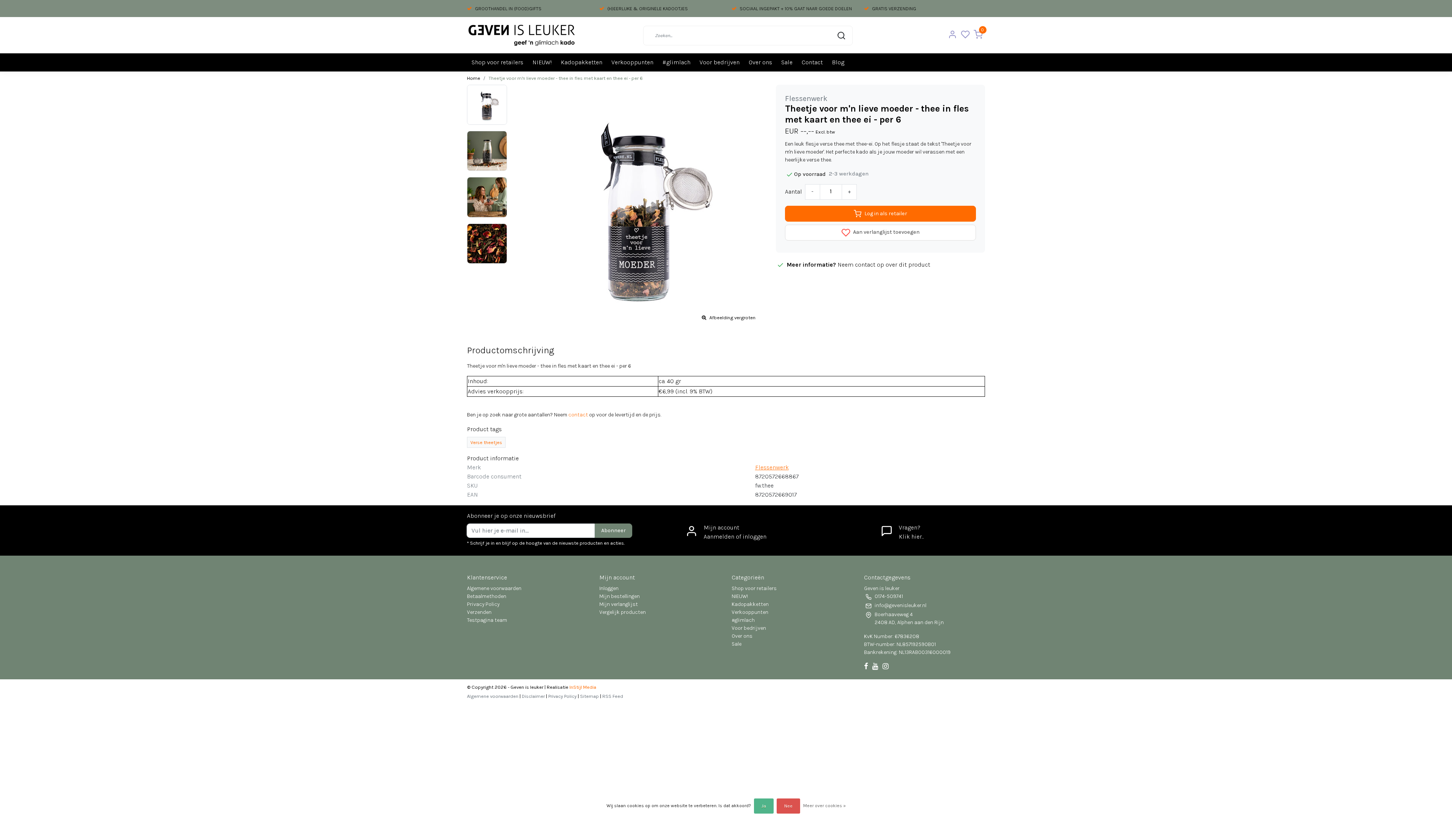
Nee (788, 806)
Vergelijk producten (622, 612)
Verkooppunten (632, 62)
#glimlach (676, 62)
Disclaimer (533, 696)
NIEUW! (542, 62)
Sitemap (589, 696)
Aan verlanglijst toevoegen (886, 232)
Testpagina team (487, 620)
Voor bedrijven (720, 62)
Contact (812, 62)
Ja (764, 806)
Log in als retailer (885, 213)
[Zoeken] (841, 35)
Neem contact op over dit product (884, 264)
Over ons (760, 62)
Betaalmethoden (486, 596)
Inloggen (609, 588)
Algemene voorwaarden (494, 588)
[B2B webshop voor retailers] (521, 35)
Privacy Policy (483, 604)
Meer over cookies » (824, 805)
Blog (838, 62)
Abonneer (613, 530)
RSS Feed (612, 696)
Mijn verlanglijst (618, 604)
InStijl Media (582, 687)
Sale (787, 62)
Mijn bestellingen (619, 596)
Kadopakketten (581, 62)
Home (473, 78)
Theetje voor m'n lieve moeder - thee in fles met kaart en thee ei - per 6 (566, 78)
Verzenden (479, 612)
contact (578, 415)
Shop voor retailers (497, 62)
